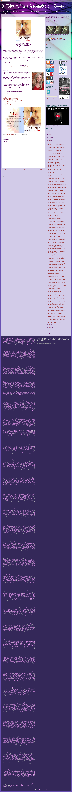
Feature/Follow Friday (20, 472)
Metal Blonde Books (30, 593)
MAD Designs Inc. (5, 578)
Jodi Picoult (28, 527)
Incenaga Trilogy (7, 509)
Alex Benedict (15, 356)
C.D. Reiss (11, 404)
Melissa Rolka (22, 591)
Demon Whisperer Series (23, 445)
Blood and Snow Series (23, 390)
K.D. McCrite (6, 532)
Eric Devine (26, 464)
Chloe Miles (26, 418)
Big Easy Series (28, 386)
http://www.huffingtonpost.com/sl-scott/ (10, 101)
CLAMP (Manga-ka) (31, 423)
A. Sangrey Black (31, 349)
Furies (14, 481)
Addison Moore (24, 353)
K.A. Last (27, 531)
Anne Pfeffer (29, 370)
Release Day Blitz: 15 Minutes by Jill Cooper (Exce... (56, 234)
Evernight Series (27, 468)
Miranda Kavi (16, 598)
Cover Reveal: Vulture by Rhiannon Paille (54, 291)
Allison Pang (23, 358)
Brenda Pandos (5, 400)
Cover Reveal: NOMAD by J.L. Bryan (53, 180)
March (50, 327)
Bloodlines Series (5, 392)
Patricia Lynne (19, 625)
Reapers (5, 642)
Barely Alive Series (19, 380)
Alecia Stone (11, 356)
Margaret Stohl (26, 580)
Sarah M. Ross (32, 658)
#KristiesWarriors (16, 341)
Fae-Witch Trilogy (18, 469)
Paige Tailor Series (25, 622)
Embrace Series (5, 462)
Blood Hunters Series (5, 391)
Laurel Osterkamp (17, 557)
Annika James (9, 371)
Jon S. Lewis (14, 528)
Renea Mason (22, 645)
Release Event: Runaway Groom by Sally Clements (56, 261)
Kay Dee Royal (4, 542)
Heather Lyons (25, 493)
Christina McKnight (20, 420)
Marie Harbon (27, 581)
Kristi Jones (4, 550)
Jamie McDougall (9, 516)
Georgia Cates (29, 482)
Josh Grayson (24, 528)
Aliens (31, 357)
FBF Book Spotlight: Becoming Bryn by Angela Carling (57, 187)
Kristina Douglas (24, 550)
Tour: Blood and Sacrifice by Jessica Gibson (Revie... (56, 297)
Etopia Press (19, 467)
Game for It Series (22, 481)
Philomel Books (26, 629)
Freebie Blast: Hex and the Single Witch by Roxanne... (56, 316)
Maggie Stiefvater (27, 578)
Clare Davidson (9, 424)
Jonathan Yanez (19, 528)
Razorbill (14, 641)
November (50, 135)
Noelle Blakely (15, 614)
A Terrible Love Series (13, 349)
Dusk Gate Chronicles (22, 453)
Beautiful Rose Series (13, 382)
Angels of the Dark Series (10, 368)
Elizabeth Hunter (16, 459)
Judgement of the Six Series (17, 529)
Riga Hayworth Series (8, 647)
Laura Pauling (7, 557)
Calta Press (4, 406)
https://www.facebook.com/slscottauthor (10, 98)
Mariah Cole (12, 581)
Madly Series (9, 578)
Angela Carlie (22, 366)
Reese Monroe (32, 643)
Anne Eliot (25, 370)
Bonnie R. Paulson (12, 393)
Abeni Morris (13, 352)
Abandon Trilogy (26, 351)
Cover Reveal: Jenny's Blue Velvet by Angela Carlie (56, 243)
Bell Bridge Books (8, 384)
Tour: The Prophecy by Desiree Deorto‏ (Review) (55, 183)
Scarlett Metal (21, 660)
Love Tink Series (22, 573)
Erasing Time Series (17, 464)
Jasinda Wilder (13, 517)
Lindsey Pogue (10, 565)
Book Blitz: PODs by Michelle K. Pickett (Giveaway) (56, 276)
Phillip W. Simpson (20, 629)
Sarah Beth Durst (27, 657)
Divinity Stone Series (9, 450)
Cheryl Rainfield (9, 418)
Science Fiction (5, 661)
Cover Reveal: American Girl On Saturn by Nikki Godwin (57, 248)
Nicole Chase (28, 611)
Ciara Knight (12, 422)
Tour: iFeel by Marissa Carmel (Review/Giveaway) (56, 304)
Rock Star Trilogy (24, 648)
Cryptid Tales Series (22, 432)
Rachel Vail (7, 639)
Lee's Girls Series (11, 560)
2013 (6, 135)
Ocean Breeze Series (19, 615)
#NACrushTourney (27, 341)
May (49, 324)
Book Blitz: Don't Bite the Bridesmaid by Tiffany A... (56, 245)
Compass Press (14, 426)
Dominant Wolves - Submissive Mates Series (19, 450)
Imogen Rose (15, 508)
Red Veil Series (28, 643)
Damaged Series (27, 434)
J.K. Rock (8, 514)
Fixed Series (20, 476)
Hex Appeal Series (15, 497)
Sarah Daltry (8, 658)
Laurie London (14, 559)
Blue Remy (27, 392)
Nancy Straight (17, 607)
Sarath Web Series (10, 659)
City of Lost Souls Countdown (17, 423)
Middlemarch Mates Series (28, 596)
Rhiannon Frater (19, 646)
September (50, 138)
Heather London (20, 493)
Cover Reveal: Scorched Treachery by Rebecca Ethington (57, 160)
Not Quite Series (25, 614)
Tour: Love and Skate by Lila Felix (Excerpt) (55, 322)
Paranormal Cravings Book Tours (19, 623)
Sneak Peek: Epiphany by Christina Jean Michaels (55, 252)
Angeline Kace (33, 367)
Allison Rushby (28, 358)
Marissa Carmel (14, 583)
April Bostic (29, 371)
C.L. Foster (8, 405)
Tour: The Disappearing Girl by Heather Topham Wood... (57, 295)
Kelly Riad (33, 544)
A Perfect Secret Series (6, 349)
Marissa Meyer (19, 583)
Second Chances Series (13, 661)
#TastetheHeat (19, 343)
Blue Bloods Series (16, 392)
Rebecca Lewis (26, 642)
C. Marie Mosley (21, 403)
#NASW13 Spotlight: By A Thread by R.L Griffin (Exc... (56, 212)
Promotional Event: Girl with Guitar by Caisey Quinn (56, 283)
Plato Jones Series (14, 630)
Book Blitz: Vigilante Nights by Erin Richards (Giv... (56, 175)
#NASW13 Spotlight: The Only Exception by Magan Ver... (57, 184)
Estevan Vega (10, 466)
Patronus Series (24, 625)
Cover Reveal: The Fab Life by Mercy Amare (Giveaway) (57, 181)
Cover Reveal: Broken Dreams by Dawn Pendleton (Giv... (57, 280)
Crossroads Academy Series (15, 432)
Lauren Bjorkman (27, 557)
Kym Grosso (33, 551)
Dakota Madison (21, 434)
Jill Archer (32, 525)
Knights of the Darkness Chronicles (25, 548)
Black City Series (13, 387)
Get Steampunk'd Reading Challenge (11, 483)
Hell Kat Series (9, 496)
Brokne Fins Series (26, 402)
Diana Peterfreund (30, 448)
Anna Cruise (26, 369)
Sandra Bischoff (22, 656)
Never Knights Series (32, 609)
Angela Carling (27, 366)
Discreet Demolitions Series (25, 449)
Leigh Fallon (18, 561)
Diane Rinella (7, 449)
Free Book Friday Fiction (13, 479)
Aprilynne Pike (5, 372)
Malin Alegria (7, 579)
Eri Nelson (22, 464)
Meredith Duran (16, 593)
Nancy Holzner (7, 607)
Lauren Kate (15, 558)
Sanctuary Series (17, 656)
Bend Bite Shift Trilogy (18, 384)
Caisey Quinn (24, 405)
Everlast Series (22, 468)
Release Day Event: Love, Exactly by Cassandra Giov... (56, 203)
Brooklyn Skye (4, 403)
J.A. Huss (26, 512)
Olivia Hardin (16, 616)
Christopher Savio (11, 421)
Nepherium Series (17, 609)
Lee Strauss (6, 560)
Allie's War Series (19, 358)
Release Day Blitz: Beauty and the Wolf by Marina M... (56, 292)
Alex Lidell (23, 356)
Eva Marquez (24, 467)
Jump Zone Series (10, 531)
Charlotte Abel (5, 417)
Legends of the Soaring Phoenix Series (10, 561)
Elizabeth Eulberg (10, 459)
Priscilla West (24, 632)
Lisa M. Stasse (28, 565)
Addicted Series (18, 353)
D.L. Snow (29, 433)
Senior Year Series (25, 662)
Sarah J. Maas (22, 658)
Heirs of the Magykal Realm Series (18, 495)
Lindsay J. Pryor (23, 564)
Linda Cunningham (7, 564)
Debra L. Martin (28, 443)
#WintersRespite (18, 344)
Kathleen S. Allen (8, 541)
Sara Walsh (16, 657)
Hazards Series (17, 492)
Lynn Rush (33, 575)
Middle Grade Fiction (21, 596)
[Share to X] (24, 134)
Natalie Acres (22, 607)
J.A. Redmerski (31, 512)
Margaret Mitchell (20, 580)
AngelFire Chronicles (21, 367)
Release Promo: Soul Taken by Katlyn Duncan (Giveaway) (57, 306)
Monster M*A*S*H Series (21, 600)
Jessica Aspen (4, 524)
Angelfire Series (27, 367)
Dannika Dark (15, 436)
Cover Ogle (21, 430)
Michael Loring (18, 594)
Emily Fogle (12, 462)
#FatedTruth (10, 340)
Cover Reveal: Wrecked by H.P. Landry (54, 236)
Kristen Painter (28, 549)
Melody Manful (11, 592)
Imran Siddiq (20, 508)
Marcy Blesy (4, 580)
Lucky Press (9, 574)
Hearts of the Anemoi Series (23, 492)
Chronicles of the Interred (6, 422)
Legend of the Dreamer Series (18, 560)
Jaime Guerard (16, 515)
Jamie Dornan (4, 516)
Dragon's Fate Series (26, 451)
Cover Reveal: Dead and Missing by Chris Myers (55, 206)
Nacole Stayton (11, 606)
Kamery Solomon (9, 533)
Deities (23, 444)
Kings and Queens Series (24, 547)
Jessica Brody (9, 524)
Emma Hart (31, 462)
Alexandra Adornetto (29, 356)
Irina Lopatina (5, 511)
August (50, 140)
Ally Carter (33, 358)
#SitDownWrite (27, 342)
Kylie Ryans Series (27, 551)
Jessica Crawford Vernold (15, 524)
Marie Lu (31, 581)
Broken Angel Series (32, 401)
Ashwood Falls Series (12, 374)
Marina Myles (30, 582)
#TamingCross (14, 343)
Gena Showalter (13, 482)
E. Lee (34, 453)
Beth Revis (5, 385)
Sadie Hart (27, 654)
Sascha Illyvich (20, 659)
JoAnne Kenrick (15, 527)
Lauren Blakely (33, 557)
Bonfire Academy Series (6, 393)
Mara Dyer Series (27, 579)
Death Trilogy (7, 443)
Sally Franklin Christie (21, 655)
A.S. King (14, 351)
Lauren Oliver (25, 558)
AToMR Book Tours (10, 135)
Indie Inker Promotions (20, 509)
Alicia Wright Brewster (26, 357)
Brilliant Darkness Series (9, 401)
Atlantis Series (29, 374)
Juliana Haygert (10, 530)
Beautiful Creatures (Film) (31, 381)
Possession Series (21, 631)
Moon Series (32, 600)
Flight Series (29, 476)
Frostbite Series (5, 481)
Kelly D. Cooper (16, 544)
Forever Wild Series (19, 478)
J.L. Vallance (19, 514)
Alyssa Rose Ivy (23, 359)
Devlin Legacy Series (27, 447)
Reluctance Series (5, 645)
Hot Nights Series (8, 501)
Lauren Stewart (30, 558)
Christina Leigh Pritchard (14, 420)
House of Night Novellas (22, 501)
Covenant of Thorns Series (6, 430)
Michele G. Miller (28, 594)
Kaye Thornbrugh (24, 542)
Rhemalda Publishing (13, 646)
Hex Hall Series (20, 497)
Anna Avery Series (17, 369)
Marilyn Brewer (19, 582)
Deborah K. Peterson (22, 443)
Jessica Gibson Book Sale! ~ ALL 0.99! (54, 154)
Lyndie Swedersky (28, 575)
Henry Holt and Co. (23, 496)
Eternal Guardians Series (23, 466)
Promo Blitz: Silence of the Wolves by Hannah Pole (56, 163)
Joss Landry (28, 528)
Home (4, 11)
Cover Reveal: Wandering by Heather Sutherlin (55, 264)
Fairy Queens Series (25, 469)
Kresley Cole (4, 549)
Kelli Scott (7, 544)
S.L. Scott (37, 135)
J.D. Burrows (19, 513)
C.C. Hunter (7, 404)
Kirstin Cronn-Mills (10, 548)
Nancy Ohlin (12, 607)
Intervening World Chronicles (30, 510)
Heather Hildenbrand (9, 493)
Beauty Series (7, 383)
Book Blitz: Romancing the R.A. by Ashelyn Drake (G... (56, 190)
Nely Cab (12, 609)
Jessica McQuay (32, 524)
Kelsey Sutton (14, 545)
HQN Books (24, 502)
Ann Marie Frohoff (10, 369)
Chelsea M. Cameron (16, 417)
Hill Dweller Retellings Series (23, 499)
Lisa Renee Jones (10, 566)
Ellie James (22, 461)
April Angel (25, 371)
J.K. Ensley (34, 513)
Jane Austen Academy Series (21, 516)
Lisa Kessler (23, 565)
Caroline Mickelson (25, 409)
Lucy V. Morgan (19, 574)
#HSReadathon (5, 341)
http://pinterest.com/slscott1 (8, 104)
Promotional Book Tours (22, 633)
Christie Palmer (13, 419)
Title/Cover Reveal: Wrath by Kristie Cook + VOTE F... (56, 171)
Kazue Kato (33, 542)
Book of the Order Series (32, 393)
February (50, 328)
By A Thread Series (9, 403)
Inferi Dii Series (26, 509)
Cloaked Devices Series (7, 425)
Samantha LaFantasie (31, 655)
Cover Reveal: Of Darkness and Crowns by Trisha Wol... (57, 279)
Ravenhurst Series (9, 641)
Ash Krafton (27, 372)
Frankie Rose (7, 479)
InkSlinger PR (9, 510)
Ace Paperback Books (8, 353)
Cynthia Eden (11, 433)
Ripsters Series (19, 647)
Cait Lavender (29, 405)
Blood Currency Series (31, 390)
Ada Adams (13, 353)
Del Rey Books (27, 444)
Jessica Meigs (4, 525)
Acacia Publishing (28, 352)
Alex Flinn (20, 356)
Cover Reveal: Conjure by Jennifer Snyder (54, 218)
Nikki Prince (23, 613)
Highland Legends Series (31, 498)
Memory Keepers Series (17, 592)
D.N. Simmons (33, 433)
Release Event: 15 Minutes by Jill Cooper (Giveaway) (56, 208)
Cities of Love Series (8, 423)
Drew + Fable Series (15, 453)
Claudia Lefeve (27, 424)
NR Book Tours (6, 615)
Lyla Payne (23, 575)
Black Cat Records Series (7, 387)
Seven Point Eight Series (23, 663)
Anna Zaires (15, 370)
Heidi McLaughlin (10, 495)
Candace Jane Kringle (28, 407)
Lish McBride (28, 566)
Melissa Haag (26, 590)
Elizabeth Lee (21, 459)
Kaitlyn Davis (32, 532)
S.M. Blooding (6, 654)
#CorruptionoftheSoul (29, 339)
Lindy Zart (15, 565)
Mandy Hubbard (22, 579)
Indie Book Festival (13, 509)
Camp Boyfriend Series (8, 407)
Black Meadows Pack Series (20, 387)
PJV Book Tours (9, 630)
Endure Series (4, 464)
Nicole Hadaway (33, 611)
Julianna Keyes (16, 530)
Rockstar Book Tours (31, 648)
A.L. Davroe (14, 350)
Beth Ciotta (29, 384)
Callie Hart (33, 405)
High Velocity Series (16, 498)
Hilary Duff (17, 499)
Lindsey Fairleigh (33, 564)
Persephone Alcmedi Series (11, 628)
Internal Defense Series (23, 510)
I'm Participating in (44, 11)
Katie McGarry (27, 541)
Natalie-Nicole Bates (6, 608)
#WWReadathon (29, 344)
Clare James (13, 424)
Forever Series (14, 478)
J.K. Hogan (5, 514)
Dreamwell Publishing (9, 453)
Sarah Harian (17, 658)
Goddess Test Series (10, 485)
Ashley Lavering (14, 373)
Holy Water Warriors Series (28, 500)
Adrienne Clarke (7, 354)
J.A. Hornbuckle (19, 512)
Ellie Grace (14, 461)
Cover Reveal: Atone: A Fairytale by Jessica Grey (55, 294)
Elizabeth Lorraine (26, 459)
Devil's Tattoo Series (16, 447)
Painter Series (30, 622)
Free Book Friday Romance (31, 479)
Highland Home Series (23, 498)
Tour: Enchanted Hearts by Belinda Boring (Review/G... (56, 310)
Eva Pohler (28, 467)
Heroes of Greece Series (9, 497)
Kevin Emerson (8, 546)
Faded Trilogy (10, 469)
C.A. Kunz (32, 403)
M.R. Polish (28, 577)
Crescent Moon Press (28, 431)
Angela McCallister (32, 366)
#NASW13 (32, 341)
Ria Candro (31, 646)
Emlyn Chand (26, 462)
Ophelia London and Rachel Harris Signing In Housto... (57, 285)
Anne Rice (33, 370)
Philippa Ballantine (15, 629)
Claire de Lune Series (25, 423)
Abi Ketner (23, 352)
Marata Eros (32, 579)
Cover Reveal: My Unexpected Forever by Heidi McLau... (57, 147)
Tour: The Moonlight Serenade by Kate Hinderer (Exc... (57, 193)
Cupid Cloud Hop (28, 432)
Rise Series (23, 647)
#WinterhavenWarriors (11, 344)
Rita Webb (27, 647)
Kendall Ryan (18, 545)
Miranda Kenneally (21, 598)
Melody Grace (5, 592)
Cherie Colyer (30, 417)
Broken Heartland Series (15, 402)
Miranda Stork (26, 598)
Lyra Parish (5, 576)
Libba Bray (19, 563)
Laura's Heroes (12, 557)
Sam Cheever (26, 655)
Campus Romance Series (15, 407)
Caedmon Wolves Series (18, 405)
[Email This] (22, 134)
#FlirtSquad (22, 340)
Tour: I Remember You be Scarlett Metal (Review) (56, 220)
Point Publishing (24, 630)
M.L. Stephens (15, 577)
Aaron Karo (21, 351)
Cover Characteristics (14, 430)
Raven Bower (4, 641)
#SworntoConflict (5, 343)
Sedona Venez (14, 662)
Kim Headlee (8, 547)
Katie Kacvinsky (19, 541)
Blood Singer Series (25, 391)
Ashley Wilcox (26, 373)
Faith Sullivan (30, 469)
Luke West (23, 574)
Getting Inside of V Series (21, 483)
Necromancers (29, 608)
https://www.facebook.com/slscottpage (10, 99)
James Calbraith (26, 515)
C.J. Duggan (24, 404)
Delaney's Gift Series (5, 445)
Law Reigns (26, 559)
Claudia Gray (22, 424)
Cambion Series (15, 406)
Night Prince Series (7, 613)
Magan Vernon (14, 578)
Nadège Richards (16, 606)
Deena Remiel (13, 444)
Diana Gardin (21, 448)
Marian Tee (16, 581)
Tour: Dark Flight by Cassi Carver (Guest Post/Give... (56, 313)
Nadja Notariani (27, 606)
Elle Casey (22, 460)
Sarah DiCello (13, 658)
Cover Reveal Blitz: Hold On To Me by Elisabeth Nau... (56, 205)
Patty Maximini (29, 625)
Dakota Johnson (16, 434)
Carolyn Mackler (31, 409)
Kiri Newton (33, 547)
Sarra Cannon (15, 659)
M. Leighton (13, 576)
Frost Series (32, 480)
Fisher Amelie (16, 476)
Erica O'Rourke (12, 465)
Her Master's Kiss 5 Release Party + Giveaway (55, 255)
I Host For (51, 11)
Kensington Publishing (29, 545)
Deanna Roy (9, 442)
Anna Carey (22, 369)
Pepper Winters (32, 627)
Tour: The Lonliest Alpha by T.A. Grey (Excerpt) (55, 169)
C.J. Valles (5, 405)
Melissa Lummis (7, 591)
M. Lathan (9, 576)
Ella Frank (15, 460)
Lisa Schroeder (20, 566)
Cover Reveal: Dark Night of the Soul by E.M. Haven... (56, 267)
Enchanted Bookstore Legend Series (20, 463)
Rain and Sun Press (22, 639)
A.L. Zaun (22, 350)
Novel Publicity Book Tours (31, 614)
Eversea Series (32, 468)
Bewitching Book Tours (24, 385)
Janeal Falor (30, 516)
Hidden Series (32, 497)
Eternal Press (30, 466)
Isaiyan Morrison (15, 511)
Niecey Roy (21, 612)
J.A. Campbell (14, 512)
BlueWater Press (32, 392)
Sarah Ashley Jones (21, 657)
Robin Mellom (19, 648)
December (50, 134)
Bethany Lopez (10, 385)
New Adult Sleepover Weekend (23, 610)
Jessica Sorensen (21, 525)
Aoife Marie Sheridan (20, 371)
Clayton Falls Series (32, 424)
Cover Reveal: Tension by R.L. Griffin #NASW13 (55, 237)
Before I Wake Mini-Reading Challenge (27, 383)
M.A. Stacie (25, 576)
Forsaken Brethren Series (26, 478)
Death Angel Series (20, 442)
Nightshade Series (14, 613)
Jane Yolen (27, 516)
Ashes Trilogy (9, 373)
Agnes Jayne (12, 355)
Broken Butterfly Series (7, 402)
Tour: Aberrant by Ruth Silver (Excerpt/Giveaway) (56, 242)
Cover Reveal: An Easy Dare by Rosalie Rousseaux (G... (56, 319)
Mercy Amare (30, 592)
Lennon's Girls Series (18, 562)
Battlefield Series (25, 380)
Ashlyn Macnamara (31, 373)
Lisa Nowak (5, 566)
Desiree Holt (20, 446)
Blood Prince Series (19, 391)
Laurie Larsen (9, 559)
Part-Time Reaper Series (23, 624)
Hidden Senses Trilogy (26, 497)
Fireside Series (5, 476)
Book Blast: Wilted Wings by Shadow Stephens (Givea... (57, 239)
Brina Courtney (15, 401)
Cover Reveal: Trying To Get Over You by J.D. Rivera (56, 249)
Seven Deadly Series (15, 663)
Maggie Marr (22, 578)
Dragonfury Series (5, 452)
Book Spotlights (14, 394)
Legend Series (25, 560)
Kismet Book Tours (17, 548)
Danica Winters (27, 435)
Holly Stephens (17, 500)
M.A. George (21, 576)
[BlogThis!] (23, 134)
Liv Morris (33, 566)
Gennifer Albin (19, 482)
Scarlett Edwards (15, 660)
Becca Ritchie (12, 383)
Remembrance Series (16, 645)
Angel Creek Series (7, 366)
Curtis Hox (6, 433)
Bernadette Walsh (24, 384)
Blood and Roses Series (16, 390)
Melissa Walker (27, 591)
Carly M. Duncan (32, 408)
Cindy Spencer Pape (17, 422)
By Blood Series (15, 403)
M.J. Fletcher (29, 576)
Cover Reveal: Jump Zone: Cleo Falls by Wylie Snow (56, 166)
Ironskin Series (10, 511)
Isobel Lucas (24, 511)
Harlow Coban (25, 491)
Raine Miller (27, 639)
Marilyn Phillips (24, 582)
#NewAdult (4, 342)
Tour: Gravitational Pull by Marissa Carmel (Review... (56, 230)
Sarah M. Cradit (27, 658)
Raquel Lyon (25, 640)
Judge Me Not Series (10, 529)
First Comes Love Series (11, 476)
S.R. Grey (10, 654)
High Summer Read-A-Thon (7, 498)
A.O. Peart (7, 351)
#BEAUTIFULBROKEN (5, 339)
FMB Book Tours (7, 477)
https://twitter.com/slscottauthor (9, 97)
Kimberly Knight (13, 547)
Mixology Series (25, 599)
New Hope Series (32, 610)
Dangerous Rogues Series (20, 435)
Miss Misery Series (9, 599)
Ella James (18, 460)
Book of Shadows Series (25, 393)
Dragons (10, 452)
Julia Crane (33, 529)
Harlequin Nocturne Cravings (13, 491)
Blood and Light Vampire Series (8, 390)
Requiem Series (28, 645)
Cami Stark (30, 406)
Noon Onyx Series (20, 614)
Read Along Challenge (20, 641)
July (49, 141)
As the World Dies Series (22, 372)
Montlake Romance (27, 600)
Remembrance (10, 645)
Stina (51, 90)
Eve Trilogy (14, 468)
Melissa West (32, 591)
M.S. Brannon (32, 577)
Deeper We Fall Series (18, 444)
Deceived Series (8, 444)
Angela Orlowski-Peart (11, 367)
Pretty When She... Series (13, 632)
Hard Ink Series (6, 491)
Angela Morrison (5, 367)
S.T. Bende (13, 654)
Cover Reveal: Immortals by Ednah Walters (55, 223)
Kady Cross (18, 532)
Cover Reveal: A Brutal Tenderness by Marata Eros (56, 240)
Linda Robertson (17, 564)
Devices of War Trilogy (9, 447)
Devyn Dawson (4, 448)
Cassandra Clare (32, 410)
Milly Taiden (17, 597)
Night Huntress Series (27, 612)
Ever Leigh (17, 468)
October (50, 137)
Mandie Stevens (12, 579)
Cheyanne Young (15, 418)
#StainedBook (32, 342)
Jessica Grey (27, 524)
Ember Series (32, 461)
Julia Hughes (5, 530)
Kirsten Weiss (5, 548)
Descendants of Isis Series (9, 446)
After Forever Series (17, 354)
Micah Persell (8, 594)
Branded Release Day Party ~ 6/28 (53, 162)
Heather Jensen (15, 493)
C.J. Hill (28, 404)
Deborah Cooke (16, 443)
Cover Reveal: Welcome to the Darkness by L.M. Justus (56, 301)
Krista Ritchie (13, 549)
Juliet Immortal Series (31, 530)
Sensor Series (30, 662)
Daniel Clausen (32, 435)
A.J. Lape (11, 350)
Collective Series (5, 426)
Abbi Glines (31, 351)
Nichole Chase (19, 611)
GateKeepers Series (28, 481)
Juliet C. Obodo (26, 530)
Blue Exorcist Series (22, 392)
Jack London (24, 514)
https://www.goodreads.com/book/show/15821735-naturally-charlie (23, 66)
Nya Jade (10, 615)
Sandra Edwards (27, 656)
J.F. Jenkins (27, 513)
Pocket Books (19, 630)
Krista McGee (8, 549)
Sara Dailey (12, 657)
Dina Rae (19, 449)
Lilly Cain (30, 563)
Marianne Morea (22, 581)
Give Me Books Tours (19, 484)
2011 (48, 333)
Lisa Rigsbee (15, 566)
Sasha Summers (25, 659)
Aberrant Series (18, 352)
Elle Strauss (31, 460)
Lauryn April (22, 559)
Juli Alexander (29, 529)
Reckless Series (11, 643)
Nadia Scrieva (22, 606)
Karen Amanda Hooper (20, 533)
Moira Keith (29, 599)
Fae (13, 469)
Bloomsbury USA (10, 392)
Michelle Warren (15, 596)
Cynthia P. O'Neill (20, 433)
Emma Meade (8, 463)
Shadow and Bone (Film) (23, 664)
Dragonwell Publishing (16, 452)
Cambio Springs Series (9, 406)
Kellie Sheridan (11, 544)
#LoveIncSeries (22, 341)
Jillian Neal (18, 526)
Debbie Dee (12, 443)
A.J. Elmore (7, 350)
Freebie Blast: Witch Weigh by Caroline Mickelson (56, 153)
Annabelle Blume (20, 370)
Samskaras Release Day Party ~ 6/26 (54, 177)
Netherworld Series (26, 609)
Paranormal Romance (15, 624)
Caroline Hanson (20, 409)
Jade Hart (7, 515)
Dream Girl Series (22, 452)
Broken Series (21, 402)
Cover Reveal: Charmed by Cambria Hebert (55, 200)
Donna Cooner (32, 450)
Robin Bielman (15, 648)
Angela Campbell (17, 366)
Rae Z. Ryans (17, 639)
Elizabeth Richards (10, 460)
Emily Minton (17, 462)
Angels (5, 368)
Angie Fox (24, 368)
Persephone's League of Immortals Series (21, 628)
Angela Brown (12, 366)
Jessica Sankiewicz (15, 525)
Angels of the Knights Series (18, 368)
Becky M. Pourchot (18, 383)
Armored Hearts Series (15, 372)
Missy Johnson (15, 599)
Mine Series (32, 597)
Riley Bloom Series (14, 647)
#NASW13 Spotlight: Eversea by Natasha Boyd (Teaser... (57, 156)
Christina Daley (28, 419)
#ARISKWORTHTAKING (18, 338)
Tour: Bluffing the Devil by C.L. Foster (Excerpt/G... (56, 303)
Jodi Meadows (24, 527)
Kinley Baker (29, 547)
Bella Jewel (13, 384)
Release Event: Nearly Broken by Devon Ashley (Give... (56, 282)
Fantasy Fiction (5, 471)
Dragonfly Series (32, 451)
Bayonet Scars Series (31, 380)
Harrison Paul (6, 492)
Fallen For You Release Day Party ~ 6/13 (54, 288)
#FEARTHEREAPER (16, 340)
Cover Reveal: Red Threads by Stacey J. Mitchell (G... (56, 298)
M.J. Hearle (33, 576)
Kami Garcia (14, 533)
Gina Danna (31, 483)
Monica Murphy (15, 600)
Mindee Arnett (22, 597)
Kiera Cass (17, 546)
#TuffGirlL (32, 343)
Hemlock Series (14, 496)
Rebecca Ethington (16, 642)
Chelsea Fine (10, 417)
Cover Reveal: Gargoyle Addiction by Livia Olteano (56, 227)
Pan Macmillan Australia (9, 623)
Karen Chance (32, 533)
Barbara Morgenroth (6, 380)
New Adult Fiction (33, 135)
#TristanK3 (28, 343)
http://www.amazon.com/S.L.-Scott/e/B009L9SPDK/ (12, 100)
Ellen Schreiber (10, 461)
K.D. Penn (11, 532)
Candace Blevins (23, 407)
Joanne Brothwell (9, 527)
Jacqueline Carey (29, 514)
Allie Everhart (13, 358)
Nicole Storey (11, 612)
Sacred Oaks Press (22, 654)
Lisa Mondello (33, 565)
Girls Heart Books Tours (10, 484)
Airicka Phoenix (22, 355)
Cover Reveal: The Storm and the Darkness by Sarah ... (56, 257)
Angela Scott (16, 367)
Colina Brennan (32, 425)
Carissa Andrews (17, 408)
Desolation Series (25, 446)
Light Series (23, 563)
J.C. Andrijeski (8, 513)
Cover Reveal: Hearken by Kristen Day (54, 214)
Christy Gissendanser (23, 421)
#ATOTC (24, 338)
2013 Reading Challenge (51, 89)
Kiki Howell (25, 546)
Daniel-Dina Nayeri (5, 436)
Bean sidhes (24, 381)
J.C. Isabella (15, 513)
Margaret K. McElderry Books (11, 580)
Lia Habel (15, 563)
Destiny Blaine (30, 446)
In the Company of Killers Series (27, 508)
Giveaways (5, 13)
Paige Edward (20, 622)
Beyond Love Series (15, 386)
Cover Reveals (27, 135)
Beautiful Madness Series (6, 382)
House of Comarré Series (15, 501)
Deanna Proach (5, 442)
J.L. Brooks (12, 514)
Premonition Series (27, 631)
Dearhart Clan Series (14, 442)
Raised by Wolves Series (6, 640)
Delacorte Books (32, 444)
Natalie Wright (33, 607)
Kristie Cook (8, 550)
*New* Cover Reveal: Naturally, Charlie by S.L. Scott (56, 168)
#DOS (33, 339)
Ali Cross (15, 357)
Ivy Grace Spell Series (30, 511)
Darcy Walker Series (25, 436)
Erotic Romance (26, 465)
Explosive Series (5, 469)
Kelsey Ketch (9, 545)
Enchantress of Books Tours (30, 463)
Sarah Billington (32, 657)
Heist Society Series (27, 495)
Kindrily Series (18, 547)
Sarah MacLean (5, 659)
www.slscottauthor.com (7, 95)
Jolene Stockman (10, 528)
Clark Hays (17, 424)
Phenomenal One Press (9, 629)
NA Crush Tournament (5, 606)
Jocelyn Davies (20, 527)
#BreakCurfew (18, 339)
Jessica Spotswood (27, 525)
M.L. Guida (10, 577)
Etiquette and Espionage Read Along (12, 467)
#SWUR (9, 343)
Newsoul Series (14, 611)
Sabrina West (17, 654)
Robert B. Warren (32, 647)
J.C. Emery (12, 513)
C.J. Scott (31, 404)
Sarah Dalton (4, 658)
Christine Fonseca (26, 420)
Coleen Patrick (27, 425)
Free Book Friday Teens (8, 480)
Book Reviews (6, 394)
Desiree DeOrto (15, 446)
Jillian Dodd (14, 526)
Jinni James (26, 526)
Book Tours (22, 394)
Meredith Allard (11, 593)
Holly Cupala (12, 500)
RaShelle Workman (31, 640)
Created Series (11, 431)
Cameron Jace (26, 406)
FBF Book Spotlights (12, 472)
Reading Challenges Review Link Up (61, 11)
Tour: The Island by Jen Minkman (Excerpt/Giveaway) (56, 263)
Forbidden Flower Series (19, 477)
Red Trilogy (22, 643)
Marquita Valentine (11, 584)
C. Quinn (29, 403)
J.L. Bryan (15, 514)
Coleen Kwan (22, 425)
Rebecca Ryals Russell (32, 642)
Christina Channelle (22, 419)
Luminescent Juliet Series (29, 574)
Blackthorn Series (27, 387)
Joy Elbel (32, 528)
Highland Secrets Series (6, 499)
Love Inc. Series (11, 573)
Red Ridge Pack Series (17, 643)
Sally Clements (15, 655)
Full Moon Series (10, 481)
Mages (19, 578)
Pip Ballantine (31, 629)
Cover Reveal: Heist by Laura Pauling (54, 215)
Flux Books (33, 476)
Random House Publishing (14, 640)
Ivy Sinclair (9, 512)
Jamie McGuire (14, 516)
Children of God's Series (21, 418)
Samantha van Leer (11, 656)
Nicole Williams (16, 612)
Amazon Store (22, 11)
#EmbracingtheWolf (5, 340)
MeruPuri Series (25, 593)
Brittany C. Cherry (27, 401)
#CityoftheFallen (23, 339)
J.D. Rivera (23, 513)
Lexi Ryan (7, 563)
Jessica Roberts (10, 525)
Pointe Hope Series (30, 630)
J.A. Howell (23, 512)
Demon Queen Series (16, 445)
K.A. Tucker (31, 531)
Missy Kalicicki (20, 599)
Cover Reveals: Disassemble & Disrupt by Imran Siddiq (56, 286)
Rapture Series (21, 640)
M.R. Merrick (23, 577)
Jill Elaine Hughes (8, 526)
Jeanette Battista (31, 517)
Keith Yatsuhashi (13, 543)
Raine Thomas (32, 639)
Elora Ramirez (27, 461)
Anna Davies (31, 369)
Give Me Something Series (27, 484)
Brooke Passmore (32, 402)
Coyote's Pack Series (5, 431)
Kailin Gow (27, 532)
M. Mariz (17, 576)
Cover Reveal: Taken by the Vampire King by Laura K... (56, 224)
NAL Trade (31, 606)
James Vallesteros (32, 515)
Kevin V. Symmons (13, 546)
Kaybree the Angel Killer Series (11, 542)
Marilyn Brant (14, 582)
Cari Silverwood (12, 408)
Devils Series (21, 447)
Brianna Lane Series (10, 400)
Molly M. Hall (33, 599)
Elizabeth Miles (5, 460)
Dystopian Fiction (29, 453)
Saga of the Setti (10, 655)
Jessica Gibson (22, 524)
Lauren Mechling (20, 558)
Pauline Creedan (13, 626)
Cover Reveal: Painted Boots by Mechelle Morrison (56, 217)
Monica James (10, 600)
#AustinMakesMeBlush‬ (30, 338)
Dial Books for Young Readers (11, 448)
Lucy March (13, 574)
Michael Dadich (13, 594)
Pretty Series (7, 632)
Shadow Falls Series (29, 664)
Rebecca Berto (10, 642)
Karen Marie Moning (20, 534)
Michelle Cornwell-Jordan (9, 595)
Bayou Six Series (5, 381)
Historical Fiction (30, 499)
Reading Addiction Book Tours (30, 641)
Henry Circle (18, 496)
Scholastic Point (26, 660)
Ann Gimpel (4, 369)
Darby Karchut (20, 436)
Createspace (15, 431)
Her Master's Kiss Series (30, 496)
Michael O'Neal (23, 594)
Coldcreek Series (18, 425)
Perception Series (5, 628)
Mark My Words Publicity (25, 583)
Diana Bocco (17, 448)
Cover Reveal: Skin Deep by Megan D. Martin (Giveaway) (57, 307)
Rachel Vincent (12, 639)
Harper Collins (30, 491)
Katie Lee (23, 541)
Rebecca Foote (22, 642)
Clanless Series (5, 424)
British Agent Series (21, 401)
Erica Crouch (31, 464)
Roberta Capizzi (5, 648)
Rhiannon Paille (26, 646)
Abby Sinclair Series (8, 352)
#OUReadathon (9, 342)
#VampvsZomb (5, 344)
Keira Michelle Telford (6, 543)
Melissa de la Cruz (16, 590)
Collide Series (9, 426)
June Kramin (14, 531)
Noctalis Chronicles (9, 614)
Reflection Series (5, 644)
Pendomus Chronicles (29, 626)
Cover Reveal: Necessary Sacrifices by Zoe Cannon (56, 202)
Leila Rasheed (7, 562)
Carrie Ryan (15, 410)
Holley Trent (8, 500)
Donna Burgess (28, 450)
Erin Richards (21, 465)
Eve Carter (10, 468)
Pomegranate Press (11, 631)
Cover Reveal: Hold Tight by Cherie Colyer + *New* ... (56, 178)
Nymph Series (14, 615)
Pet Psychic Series (30, 628)
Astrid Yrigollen (18, 374)
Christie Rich (17, 419)
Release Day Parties (31, 644)
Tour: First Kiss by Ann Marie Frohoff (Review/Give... (56, 270)
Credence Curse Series (21, 431)
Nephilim (21, 609)
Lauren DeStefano (10, 558)
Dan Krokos (31, 434)
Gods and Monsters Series (31, 485)
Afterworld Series (30, 354)
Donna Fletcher (5, 451)
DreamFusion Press (28, 452)
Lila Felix (27, 563)
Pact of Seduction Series (14, 622)
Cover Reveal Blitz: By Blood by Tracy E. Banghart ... (56, 211)
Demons (28, 445)
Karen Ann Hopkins (26, 533)
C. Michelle (25, 403)
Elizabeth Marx (32, 459)
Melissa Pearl (17, 591)
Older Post (41, 169)
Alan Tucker (7, 356)
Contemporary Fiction (21, 135)
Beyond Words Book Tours (22, 386)
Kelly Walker (4, 545)
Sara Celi (8, 657)
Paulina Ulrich (8, 626)
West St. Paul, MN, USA (9, 137)
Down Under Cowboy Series (12, 451)
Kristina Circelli (19, 550)
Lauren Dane (5, 558)
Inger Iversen (31, 509)
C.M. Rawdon (12, 405)
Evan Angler (32, 467)
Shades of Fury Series (15, 664)
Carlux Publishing (27, 408)
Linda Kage (12, 564)
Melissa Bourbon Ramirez (9, 590)
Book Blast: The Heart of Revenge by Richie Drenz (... (56, 221)
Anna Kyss (7, 370)
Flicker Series (25, 476)
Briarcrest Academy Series (17, 400)
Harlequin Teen (20, 491)
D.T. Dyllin (5, 434)
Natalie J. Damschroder (27, 607)
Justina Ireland (19, 531)
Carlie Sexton (21, 408)
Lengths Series (12, 562)
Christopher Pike (6, 421)
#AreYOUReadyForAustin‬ (10, 338)
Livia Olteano (15, 567)
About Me (9, 11)
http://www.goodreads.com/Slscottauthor (10, 103)
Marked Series (32, 583)
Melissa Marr (12, 591)
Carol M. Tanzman (5, 409)
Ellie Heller (18, 461)
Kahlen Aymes (23, 532)
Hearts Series (30, 492)
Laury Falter (18, 559)
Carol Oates (10, 409)
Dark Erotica (31, 436)
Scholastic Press (31, 660)
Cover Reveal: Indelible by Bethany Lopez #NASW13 (56, 246)
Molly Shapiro (5, 600)
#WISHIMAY (24, 344)
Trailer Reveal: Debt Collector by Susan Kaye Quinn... (56, 194)
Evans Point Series (5, 468)
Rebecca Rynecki (6, 643)
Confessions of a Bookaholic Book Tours (22, 426)
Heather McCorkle (5, 494)
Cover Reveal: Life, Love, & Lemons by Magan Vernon (56, 174)
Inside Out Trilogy (16, 510)
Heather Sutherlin (10, 494)
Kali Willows (4, 533)
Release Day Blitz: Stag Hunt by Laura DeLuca (55, 300)
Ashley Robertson (20, 373)
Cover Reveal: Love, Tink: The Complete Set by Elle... (56, 209)
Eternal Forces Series (16, 466)
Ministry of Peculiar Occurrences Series (8, 598)
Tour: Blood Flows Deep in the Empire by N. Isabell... (56, 196)
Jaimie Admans (21, 515)
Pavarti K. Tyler (18, 626)
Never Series (5, 610)
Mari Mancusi (8, 581)
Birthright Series (33, 386)
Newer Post (5, 169)
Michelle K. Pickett (29, 595)
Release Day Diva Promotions (19, 644)
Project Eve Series (33, 632)
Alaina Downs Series (30, 355)
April (49, 325)
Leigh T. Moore (23, 561)
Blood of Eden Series (12, 391)
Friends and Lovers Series (17, 480)
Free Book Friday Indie (22, 479)
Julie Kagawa (20, 530)
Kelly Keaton (21, 544)
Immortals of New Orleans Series (7, 508)
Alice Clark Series (19, 357)
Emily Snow (21, 462)
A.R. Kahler (10, 351)
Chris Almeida (31, 418)
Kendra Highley (23, 545)
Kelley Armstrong (18, 543)
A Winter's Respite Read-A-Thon (22, 349)
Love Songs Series (17, 573)
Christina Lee (8, 420)
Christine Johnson (33, 420)
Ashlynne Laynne (5, 374)
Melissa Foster (21, 590)
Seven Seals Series (29, 663)
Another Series (14, 371)
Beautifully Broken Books (26, 382)
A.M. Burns (26, 350)
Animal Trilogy (28, 368)
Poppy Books (16, 631)
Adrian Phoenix (30, 353)
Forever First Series (9, 478)
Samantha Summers (5, 656)
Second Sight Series (19, 661)
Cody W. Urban (13, 425)
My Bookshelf (29, 11)
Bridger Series (24, 400)
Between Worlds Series (16, 385)
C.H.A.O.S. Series (19, 404)
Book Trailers (31, 394)
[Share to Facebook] (25, 134)
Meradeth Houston (24, 592)
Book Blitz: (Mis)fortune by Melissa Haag (54, 273)
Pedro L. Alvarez (23, 626)
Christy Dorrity (17, 421)
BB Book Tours (10, 381)
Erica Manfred (7, 465)
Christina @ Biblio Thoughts (57, 38)
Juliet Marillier (5, 531)
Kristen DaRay (18, 549)
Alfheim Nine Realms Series (8, 357)
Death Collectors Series (27, 442)
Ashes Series (4, 373)
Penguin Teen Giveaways (10, 627)
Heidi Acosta (4, 495)
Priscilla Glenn (19, 632)
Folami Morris (13, 477)
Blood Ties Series (31, 391)
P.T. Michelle (8, 622)
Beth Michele (33, 384)
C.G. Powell (14, 404)
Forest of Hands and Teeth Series (28, 477)
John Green (32, 527)
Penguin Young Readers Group (18, 627)
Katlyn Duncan (32, 541)
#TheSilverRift (24, 343)
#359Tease (4, 338)
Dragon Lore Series (19, 451)
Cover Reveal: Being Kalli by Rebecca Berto (55, 260)
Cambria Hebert (21, 406)
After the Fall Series (24, 354)
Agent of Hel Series (7, 355)
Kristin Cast (13, 550)
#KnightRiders (11, 341)
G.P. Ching (17, 481)
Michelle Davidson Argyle (17, 595)
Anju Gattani (32, 368)
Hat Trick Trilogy (11, 492)
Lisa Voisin (24, 566)
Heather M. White (31, 493)
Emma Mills (12, 463)
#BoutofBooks (11, 339)
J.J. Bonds (30, 513)
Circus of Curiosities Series (24, 422)
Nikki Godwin (19, 613)
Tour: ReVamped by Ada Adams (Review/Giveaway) (56, 144)
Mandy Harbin (17, 579)
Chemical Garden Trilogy (24, 417)
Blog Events (16, 135)
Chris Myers (7, 419)
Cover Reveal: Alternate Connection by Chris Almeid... (56, 172)
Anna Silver (11, 370)
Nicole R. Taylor (6, 612)
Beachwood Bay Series (18, 381)
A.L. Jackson (18, 350)
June (49, 143)
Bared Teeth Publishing (13, 380)
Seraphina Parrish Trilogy (9, 663)
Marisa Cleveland (9, 583)
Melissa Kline (30, 590)
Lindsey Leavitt (6, 565)
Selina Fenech (19, 662)
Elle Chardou (27, 460)
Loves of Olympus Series (29, 573)
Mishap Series (4, 599)
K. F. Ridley (23, 531)
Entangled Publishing (11, 464)
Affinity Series (12, 354)
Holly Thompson (22, 500)
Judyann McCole (24, 529)
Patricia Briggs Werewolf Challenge (10, 625)
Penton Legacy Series (26, 627)
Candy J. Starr (7, 408)
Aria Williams (9, 372)
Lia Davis (11, 563)
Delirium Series (11, 445)
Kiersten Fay (21, 546)
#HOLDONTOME (32, 340)
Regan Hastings (11, 644)
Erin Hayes (16, 465)
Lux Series (6, 575)
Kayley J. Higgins (29, 542)
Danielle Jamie (10, 436)
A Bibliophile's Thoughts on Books (32, 6)
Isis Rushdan (20, 511)
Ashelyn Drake (32, 372)
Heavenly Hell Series (23, 494)
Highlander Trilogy (12, 499)
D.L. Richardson (25, 433)
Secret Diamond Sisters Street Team (28, 661)
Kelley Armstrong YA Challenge (27, 543)
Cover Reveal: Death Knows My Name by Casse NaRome (57, 251)
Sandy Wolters (32, 656)
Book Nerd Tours (18, 393)
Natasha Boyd (12, 608)
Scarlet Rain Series (9, 660)
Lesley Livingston (24, 562)
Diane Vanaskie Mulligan (14, 449)
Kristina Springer (29, 550)
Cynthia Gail (15, 433)
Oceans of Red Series (25, 615)
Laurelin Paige (22, 557)
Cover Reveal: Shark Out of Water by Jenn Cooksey (56, 197)
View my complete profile (50, 44)
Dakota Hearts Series (10, 434)
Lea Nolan (31, 559)
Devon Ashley (32, 447)
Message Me (15, 11)
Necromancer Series (23, 608)
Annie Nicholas (5, 371)
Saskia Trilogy (30, 659)
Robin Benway (10, 648)
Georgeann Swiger (24, 482)
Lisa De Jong (19, 565)
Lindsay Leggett (28, 564)
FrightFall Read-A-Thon (25, 480)
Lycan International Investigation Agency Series (15, 575)
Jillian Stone (22, 526)
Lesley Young (30, 562)
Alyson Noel (12, 359)
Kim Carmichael (30, 546)
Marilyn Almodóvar (8, 582)
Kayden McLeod (18, 542)
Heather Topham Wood (17, 494)
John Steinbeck (5, 528)
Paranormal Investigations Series (30, 623)
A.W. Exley (18, 351)
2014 (49, 131)
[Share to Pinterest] (26, 134)
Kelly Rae (29, 544)
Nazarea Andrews (17, 608)
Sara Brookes (4, 657)
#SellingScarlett (21, 342)
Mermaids (20, 593)
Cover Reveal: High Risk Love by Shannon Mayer (56, 289)
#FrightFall (27, 340)
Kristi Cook (32, 549)
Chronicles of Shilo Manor (30, 421)
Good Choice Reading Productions (25, 486)
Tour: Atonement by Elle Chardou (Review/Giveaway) (56, 254)
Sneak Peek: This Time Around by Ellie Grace (55, 150)
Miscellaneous (31, 598)
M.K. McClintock (6, 577)
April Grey (33, 371)
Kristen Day (23, 549)
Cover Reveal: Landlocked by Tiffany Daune (55, 157)
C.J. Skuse (34, 404)
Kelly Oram (25, 544)
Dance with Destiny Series (12, 435)
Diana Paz (26, 448)
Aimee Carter (17, 355)
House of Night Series (31, 501)
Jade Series (11, 515)
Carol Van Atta (15, 409)
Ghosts (27, 483)
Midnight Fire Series (11, 597)
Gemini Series (8, 482)
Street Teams (36, 11)
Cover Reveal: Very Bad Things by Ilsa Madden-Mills (56, 258)
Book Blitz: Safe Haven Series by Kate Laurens (55, 159)
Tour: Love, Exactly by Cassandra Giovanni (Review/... (56, 165)
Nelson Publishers (8, 609)
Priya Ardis (28, 632)
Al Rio (26, 355)
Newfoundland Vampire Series (7, 611)
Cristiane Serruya (7, 432)
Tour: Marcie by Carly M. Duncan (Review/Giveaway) (56, 199)
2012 (32, 345)
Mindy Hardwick (27, 597)
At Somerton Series (23, 374)
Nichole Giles (24, 611)
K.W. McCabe (14, 532)
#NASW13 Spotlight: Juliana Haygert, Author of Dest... (56, 233)
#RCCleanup (15, 342)
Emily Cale (9, 462)
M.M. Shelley (19, 577)
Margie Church (31, 580)
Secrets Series (9, 662)
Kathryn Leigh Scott (13, 541)
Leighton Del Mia (29, 561)
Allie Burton (8, 358)
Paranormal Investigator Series (7, 624)
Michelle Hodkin (23, 595)
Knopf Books (32, 548)
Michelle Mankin (9, 596)
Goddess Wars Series (17, 485)
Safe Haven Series (32, 654)
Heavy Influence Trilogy (30, 494)
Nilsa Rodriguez (29, 613)
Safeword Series (5, 655)
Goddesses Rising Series (24, 485)
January (50, 330)
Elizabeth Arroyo (5, 459)
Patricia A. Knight (30, 624)
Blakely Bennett (32, 387)
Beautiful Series (19, 382)
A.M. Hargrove (31, 350)
